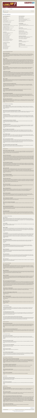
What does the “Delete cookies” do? (7, 22)
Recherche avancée (11, 9)
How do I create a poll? (5, 34)
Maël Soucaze (21, 411)
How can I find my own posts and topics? (23, 34)
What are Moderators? (21, 17)
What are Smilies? (5, 44)
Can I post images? (5, 45)
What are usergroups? (21, 18)
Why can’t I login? (5, 19)
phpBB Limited (23, 388)
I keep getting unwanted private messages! (23, 24)
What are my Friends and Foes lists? (23, 28)
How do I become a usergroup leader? (23, 19)
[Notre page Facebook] (32, 3)
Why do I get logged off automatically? (7, 21)
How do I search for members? (22, 33)
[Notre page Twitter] (33, 3)
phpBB (17, 126)
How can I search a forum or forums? (23, 31)
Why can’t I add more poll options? (7, 35)
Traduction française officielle (17, 411)
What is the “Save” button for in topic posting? (8, 39)
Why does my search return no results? (23, 32)
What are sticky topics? (5, 47)
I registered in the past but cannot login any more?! (8, 20)
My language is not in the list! (6, 27)
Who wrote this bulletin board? (22, 44)
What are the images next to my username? (8, 28)
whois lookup (22, 397)
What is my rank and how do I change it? (7, 29)
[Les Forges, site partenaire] (28, 3)
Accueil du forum (6, 12)
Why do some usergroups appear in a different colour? (25, 20)
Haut (4, 69)
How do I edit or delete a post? (6, 33)
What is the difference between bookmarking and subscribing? (25, 36)
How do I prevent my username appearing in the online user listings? (10, 25)
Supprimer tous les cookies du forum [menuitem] (20, 409)
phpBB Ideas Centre (5, 393)
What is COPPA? (5, 17)
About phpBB (25, 389)
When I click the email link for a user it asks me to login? (9, 30)
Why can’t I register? (5, 18)
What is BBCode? (5, 43)
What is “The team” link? (21, 21)
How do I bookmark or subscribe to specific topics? (24, 37)
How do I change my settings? (6, 24)
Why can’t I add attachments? (6, 37)
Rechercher (10, 9)
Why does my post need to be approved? (7, 40)
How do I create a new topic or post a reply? (8, 32)
